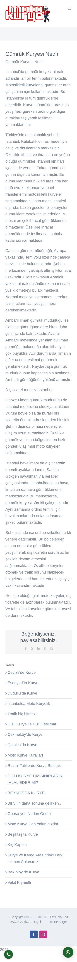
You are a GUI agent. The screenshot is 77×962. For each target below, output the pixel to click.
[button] (68, 952)
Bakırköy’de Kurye (23, 872)
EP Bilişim (60, 921)
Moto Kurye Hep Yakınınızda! (33, 824)
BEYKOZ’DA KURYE (26, 793)
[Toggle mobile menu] (70, 8)
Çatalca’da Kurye (22, 745)
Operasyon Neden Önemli (30, 813)
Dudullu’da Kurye (22, 693)
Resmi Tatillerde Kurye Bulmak (34, 765)
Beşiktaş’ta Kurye (23, 834)
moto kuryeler (52, 595)
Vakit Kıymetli (19, 882)
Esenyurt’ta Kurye (23, 683)
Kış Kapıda (17, 844)
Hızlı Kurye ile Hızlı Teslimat (32, 724)
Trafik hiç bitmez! (22, 714)
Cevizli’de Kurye (22, 672)
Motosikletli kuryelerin (24, 85)
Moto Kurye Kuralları (25, 755)
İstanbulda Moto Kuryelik (29, 703)
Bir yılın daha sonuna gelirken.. (34, 803)
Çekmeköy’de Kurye (25, 734)
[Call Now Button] (8, 954)
